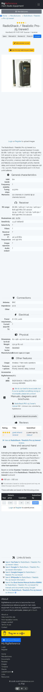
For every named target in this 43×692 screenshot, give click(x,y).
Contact (4, 627)
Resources (5, 677)
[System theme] (17, 688)
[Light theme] (22, 688)
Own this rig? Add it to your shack (22, 50)
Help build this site (8, 617)
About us (4, 614)
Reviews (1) (21, 36)
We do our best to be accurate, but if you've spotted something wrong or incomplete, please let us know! (26, 391)
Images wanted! (7, 622)
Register (18, 141)
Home (4, 16)
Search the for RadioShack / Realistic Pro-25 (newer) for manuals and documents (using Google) (23, 585)
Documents (5, 659)
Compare (37, 36)
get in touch (32, 610)
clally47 (29, 435)
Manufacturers (22, 12)
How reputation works (9, 620)
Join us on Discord (12, 640)
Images (4, 664)
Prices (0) (30, 36)
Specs (5, 36)
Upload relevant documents (26, 416)
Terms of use (6, 625)
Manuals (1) (12, 36)
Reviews (4, 662)
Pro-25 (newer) (8, 18)
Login (10, 141)
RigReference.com (27, 681)
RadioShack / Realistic (32, 16)
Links (3, 674)
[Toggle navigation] (39, 5)
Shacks (4, 669)
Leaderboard (6, 672)
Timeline (4, 667)
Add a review (22, 43)
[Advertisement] (21, 116)
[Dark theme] (26, 688)
